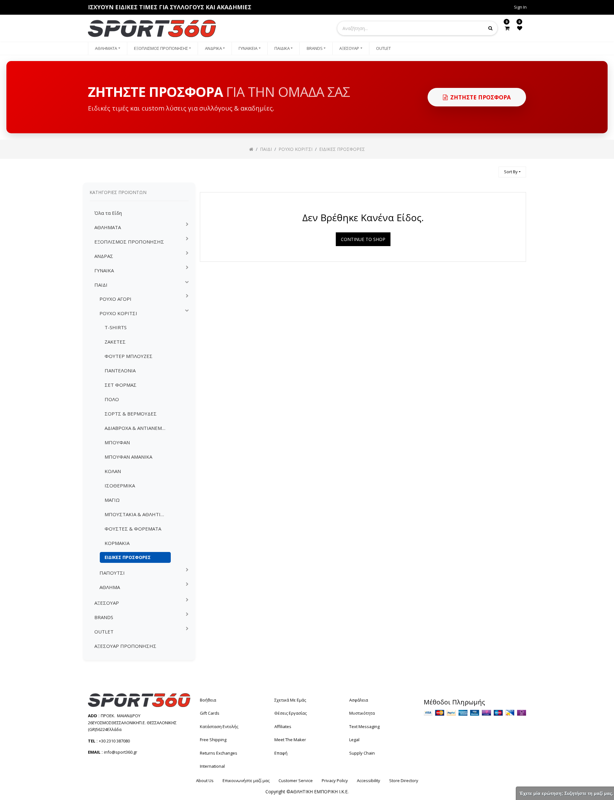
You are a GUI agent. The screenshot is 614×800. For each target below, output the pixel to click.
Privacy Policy (335, 780)
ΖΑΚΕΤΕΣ (115, 341)
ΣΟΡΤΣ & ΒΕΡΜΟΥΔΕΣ (131, 413)
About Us (205, 780)
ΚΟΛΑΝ (113, 471)
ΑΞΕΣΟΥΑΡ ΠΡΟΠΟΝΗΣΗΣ (125, 646)
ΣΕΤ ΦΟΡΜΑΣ (121, 385)
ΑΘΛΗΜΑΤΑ (107, 227)
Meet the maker (290, 739)
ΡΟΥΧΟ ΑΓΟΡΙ (115, 299)
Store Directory (403, 780)
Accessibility (368, 780)
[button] (512, 172)
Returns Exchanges (218, 753)
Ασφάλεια (358, 700)
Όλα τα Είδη (108, 213)
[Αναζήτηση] (491, 169)
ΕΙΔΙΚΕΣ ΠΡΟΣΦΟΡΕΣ (128, 557)
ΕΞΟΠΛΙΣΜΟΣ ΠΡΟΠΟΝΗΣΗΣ (129, 241)
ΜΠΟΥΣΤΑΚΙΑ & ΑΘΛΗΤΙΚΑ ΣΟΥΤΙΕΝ (138, 514)
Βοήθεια (208, 700)
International (212, 766)
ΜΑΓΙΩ (112, 500)
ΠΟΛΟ (112, 399)
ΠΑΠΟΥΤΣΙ (112, 573)
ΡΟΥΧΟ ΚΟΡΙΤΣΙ (118, 313)
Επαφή (280, 753)
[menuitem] (107, 48)
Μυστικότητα (362, 713)
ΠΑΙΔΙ (100, 285)
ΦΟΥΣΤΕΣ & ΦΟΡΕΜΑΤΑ (133, 528)
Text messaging (364, 726)
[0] (507, 28)
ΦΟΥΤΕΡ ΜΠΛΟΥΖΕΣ (129, 356)
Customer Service (296, 780)
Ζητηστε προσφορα (480, 97)
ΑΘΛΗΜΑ (109, 587)
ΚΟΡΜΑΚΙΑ (117, 543)
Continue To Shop (363, 239)
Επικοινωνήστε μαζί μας (246, 780)
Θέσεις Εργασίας (290, 713)
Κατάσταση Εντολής (219, 726)
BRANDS (103, 617)
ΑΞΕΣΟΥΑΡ (106, 603)
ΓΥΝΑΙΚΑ (104, 270)
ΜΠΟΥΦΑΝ (117, 442)
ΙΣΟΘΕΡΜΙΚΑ (120, 485)
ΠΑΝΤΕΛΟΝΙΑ (120, 370)
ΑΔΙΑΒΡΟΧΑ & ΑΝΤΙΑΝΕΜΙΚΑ (137, 428)
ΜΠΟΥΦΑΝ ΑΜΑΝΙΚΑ (128, 457)
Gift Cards (209, 713)
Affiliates (282, 726)
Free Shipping (213, 739)
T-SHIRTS (116, 327)
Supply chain (362, 753)
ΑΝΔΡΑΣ (103, 256)
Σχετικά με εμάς (290, 700)
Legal (354, 739)
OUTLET (104, 631)
